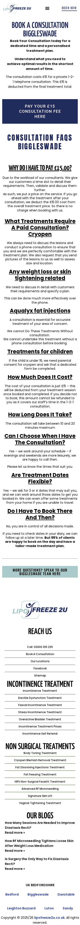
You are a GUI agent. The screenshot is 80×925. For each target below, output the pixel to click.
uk (28, 885)
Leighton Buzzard (21, 908)
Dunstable (66, 894)
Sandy (68, 908)
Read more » (15, 832)
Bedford (12, 894)
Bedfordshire (42, 885)
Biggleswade (38, 894)
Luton (49, 908)
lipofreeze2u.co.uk (49, 917)
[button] (47, 8)
